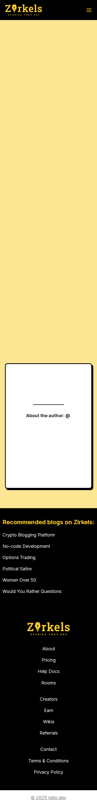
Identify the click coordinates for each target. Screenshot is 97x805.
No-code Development (26, 546)
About (48, 648)
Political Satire (17, 568)
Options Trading (19, 557)
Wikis (48, 721)
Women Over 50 (19, 580)
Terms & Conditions (48, 760)
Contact (48, 749)
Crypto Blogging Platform (28, 535)
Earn (48, 710)
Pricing (49, 660)
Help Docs (48, 671)
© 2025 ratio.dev (48, 797)
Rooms (48, 682)
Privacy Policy (48, 772)
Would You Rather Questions (31, 591)
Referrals (49, 733)
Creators (48, 699)
